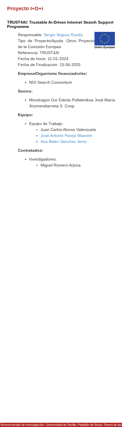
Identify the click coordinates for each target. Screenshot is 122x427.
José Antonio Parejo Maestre (66, 135)
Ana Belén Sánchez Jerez (64, 141)
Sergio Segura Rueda (63, 34)
